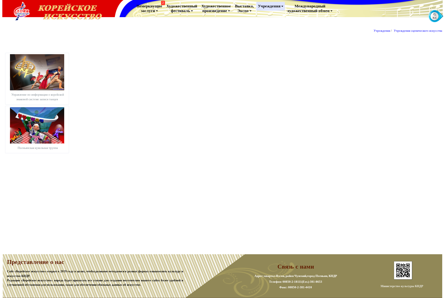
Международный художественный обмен (309, 8)
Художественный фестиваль (181, 8)
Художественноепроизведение (216, 8)
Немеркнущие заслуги (150, 7)
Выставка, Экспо (244, 8)
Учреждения (269, 6)
